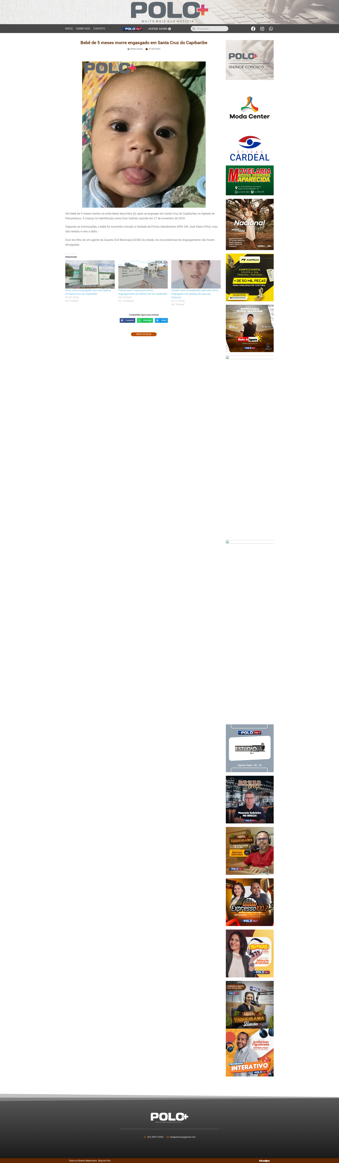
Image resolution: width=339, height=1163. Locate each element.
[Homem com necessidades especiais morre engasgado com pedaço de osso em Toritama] (196, 274)
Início (69, 28)
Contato (99, 28)
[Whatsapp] (271, 28)
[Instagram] (262, 28)
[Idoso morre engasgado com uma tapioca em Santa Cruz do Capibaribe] (90, 274)
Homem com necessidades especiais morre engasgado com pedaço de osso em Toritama (194, 294)
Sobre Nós (83, 28)
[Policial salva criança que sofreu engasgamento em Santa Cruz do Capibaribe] (143, 274)
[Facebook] (253, 28)
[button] (127, 320)
